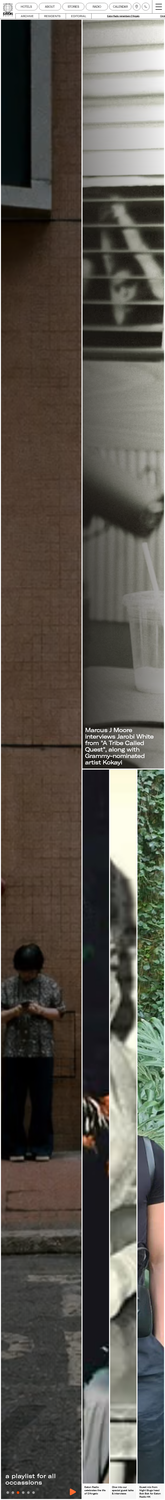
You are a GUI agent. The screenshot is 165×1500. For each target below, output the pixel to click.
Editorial (78, 16)
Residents (52, 16)
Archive (27, 16)
